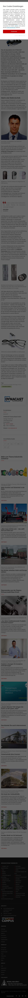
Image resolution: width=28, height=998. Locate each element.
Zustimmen (14, 31)
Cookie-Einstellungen (11, 27)
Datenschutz (22, 35)
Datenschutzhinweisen (13, 24)
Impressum (17, 35)
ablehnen (17, 25)
